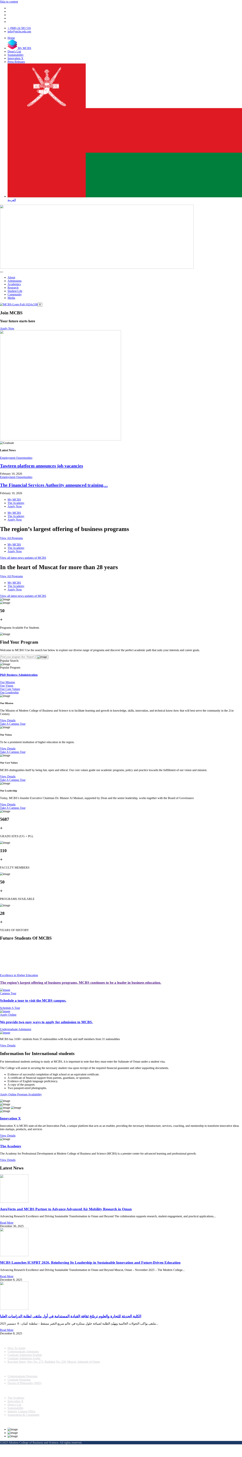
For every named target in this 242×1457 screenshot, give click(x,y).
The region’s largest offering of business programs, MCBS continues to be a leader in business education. (80, 983)
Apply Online (8, 1094)
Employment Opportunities (16, 457)
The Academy (16, 503)
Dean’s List (14, 1404)
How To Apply (17, 1348)
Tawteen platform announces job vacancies (41, 465)
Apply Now (15, 506)
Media (11, 297)
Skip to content (9, 1)
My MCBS (14, 499)
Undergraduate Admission (23, 1351)
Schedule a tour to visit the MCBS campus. (33, 1001)
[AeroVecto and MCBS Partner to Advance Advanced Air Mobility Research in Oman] (121, 1188)
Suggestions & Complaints (23, 1414)
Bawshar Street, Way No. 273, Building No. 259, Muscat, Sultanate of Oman (54, 1361)
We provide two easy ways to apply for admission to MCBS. (46, 1022)
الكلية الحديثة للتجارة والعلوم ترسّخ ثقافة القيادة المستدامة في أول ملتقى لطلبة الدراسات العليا (70, 1316)
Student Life (15, 291)
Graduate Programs (19, 1379)
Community (15, 294)
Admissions (15, 280)
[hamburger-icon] (1, 272)
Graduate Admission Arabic (24, 1358)
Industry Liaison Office (21, 1411)
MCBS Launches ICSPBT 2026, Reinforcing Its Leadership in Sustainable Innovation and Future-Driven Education (90, 1263)
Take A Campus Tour (13, 723)
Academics (14, 284)
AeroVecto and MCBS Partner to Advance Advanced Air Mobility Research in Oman (66, 1209)
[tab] (121, 682)
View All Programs (11, 538)
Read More (6, 1222)
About (11, 277)
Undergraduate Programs (22, 1376)
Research (13, 287)
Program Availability (29, 1094)
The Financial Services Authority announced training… (54, 485)
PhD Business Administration (19, 674)
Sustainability (16, 1408)
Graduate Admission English (25, 1355)
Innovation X (10, 1118)
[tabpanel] (121, 710)
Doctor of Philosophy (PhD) (24, 1383)
